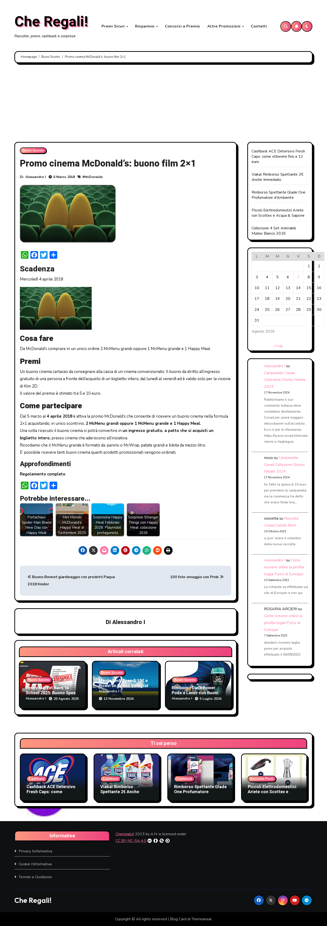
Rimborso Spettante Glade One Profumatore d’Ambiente (279, 195)
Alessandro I (35, 177)
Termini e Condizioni (35, 877)
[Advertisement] (163, 103)
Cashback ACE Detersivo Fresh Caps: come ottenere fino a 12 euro (278, 156)
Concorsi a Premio (182, 26)
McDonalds (93, 177)
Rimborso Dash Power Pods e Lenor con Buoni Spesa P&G (195, 693)
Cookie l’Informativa (35, 864)
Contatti (259, 26)
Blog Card (178, 919)
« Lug (278, 345)
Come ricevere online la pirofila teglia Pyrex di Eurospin (284, 567)
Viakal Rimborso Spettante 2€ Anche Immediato (278, 177)
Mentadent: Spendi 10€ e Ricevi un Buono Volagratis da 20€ (125, 686)
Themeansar (201, 919)
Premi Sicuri (113, 26)
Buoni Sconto (33, 150)
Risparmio (145, 26)
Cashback (37, 778)
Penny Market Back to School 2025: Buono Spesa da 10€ (52, 693)
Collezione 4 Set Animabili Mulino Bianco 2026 (274, 231)
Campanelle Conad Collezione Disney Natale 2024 (285, 379)
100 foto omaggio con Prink (195, 577)
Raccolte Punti (262, 778)
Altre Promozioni (224, 26)
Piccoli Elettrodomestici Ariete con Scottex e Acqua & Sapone (278, 213)
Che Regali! (51, 21)
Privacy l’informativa (35, 851)
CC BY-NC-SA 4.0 (131, 840)
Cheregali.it (125, 834)
